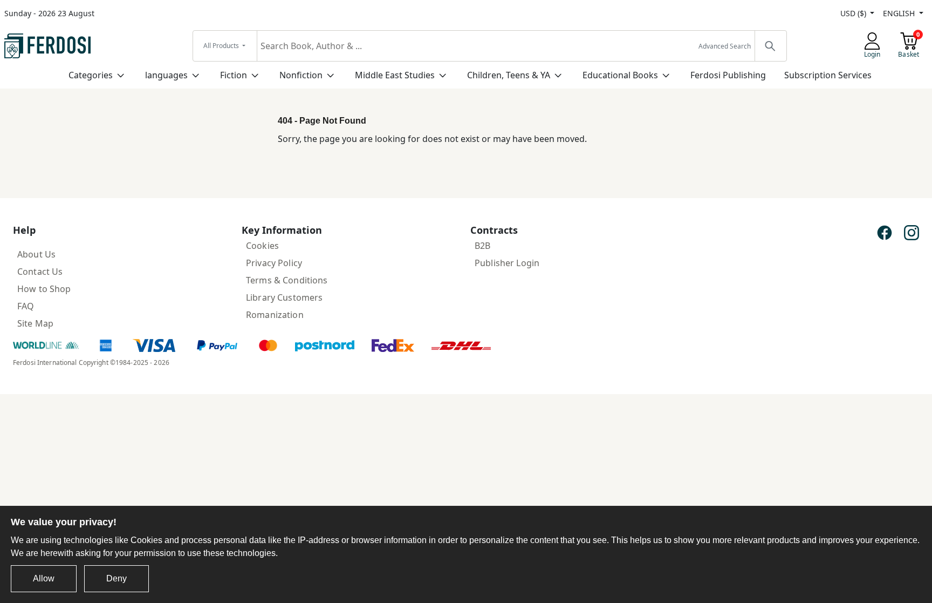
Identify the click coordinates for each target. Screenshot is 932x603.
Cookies (262, 246)
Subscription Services (828, 75)
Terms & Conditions (287, 280)
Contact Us (40, 271)
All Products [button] (222, 45)
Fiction (233, 75)
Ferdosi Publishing (728, 75)
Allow (43, 578)
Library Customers (284, 297)
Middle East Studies (395, 75)
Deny (116, 578)
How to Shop (44, 289)
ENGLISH (900, 13)
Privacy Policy (274, 263)
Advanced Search (724, 46)
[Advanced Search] (770, 46)
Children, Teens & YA (508, 75)
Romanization (275, 315)
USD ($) (854, 13)
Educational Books (620, 75)
